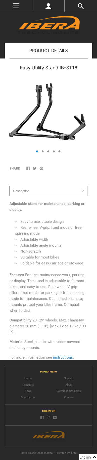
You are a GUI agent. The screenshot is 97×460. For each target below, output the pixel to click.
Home (28, 378)
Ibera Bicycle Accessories (37, 453)
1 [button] (37, 151)
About (69, 384)
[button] (88, 457)
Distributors (28, 397)
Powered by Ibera (66, 453)
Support (69, 378)
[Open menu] (16, 6)
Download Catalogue (69, 391)
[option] (48, 111)
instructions (63, 357)
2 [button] (43, 151)
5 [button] (59, 151)
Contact (69, 397)
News (28, 391)
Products (28, 384)
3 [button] (48, 151)
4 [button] (54, 151)
